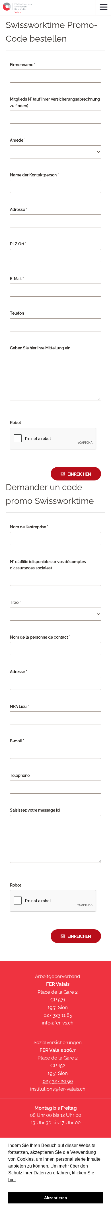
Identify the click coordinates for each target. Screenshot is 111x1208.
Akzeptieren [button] (55, 1197)
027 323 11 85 (58, 1015)
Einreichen (79, 474)
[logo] (17, 8)
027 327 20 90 (58, 1081)
